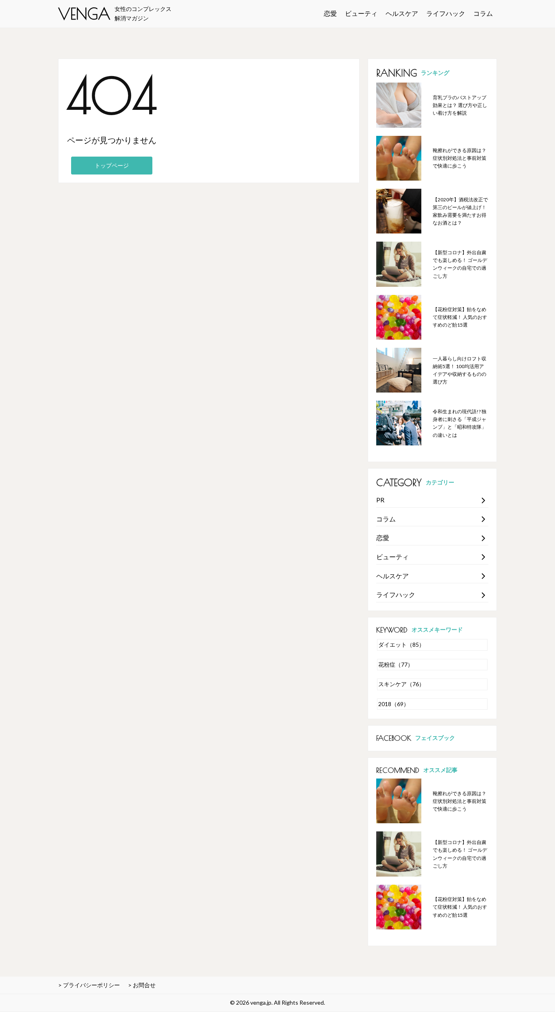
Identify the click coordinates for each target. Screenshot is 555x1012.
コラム (483, 13)
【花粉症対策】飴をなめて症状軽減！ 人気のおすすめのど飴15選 (460, 317)
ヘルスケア (402, 13)
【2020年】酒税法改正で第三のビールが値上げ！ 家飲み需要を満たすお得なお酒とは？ (460, 211)
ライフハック (445, 13)
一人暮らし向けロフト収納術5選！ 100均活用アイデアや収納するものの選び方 (459, 370)
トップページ (112, 165)
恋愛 (330, 13)
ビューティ (361, 13)
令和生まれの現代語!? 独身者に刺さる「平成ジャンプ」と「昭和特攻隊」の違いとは (459, 423)
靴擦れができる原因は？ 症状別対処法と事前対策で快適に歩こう (459, 158)
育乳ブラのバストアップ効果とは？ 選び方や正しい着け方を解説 (460, 105)
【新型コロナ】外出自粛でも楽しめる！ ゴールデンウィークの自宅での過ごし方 (460, 264)
